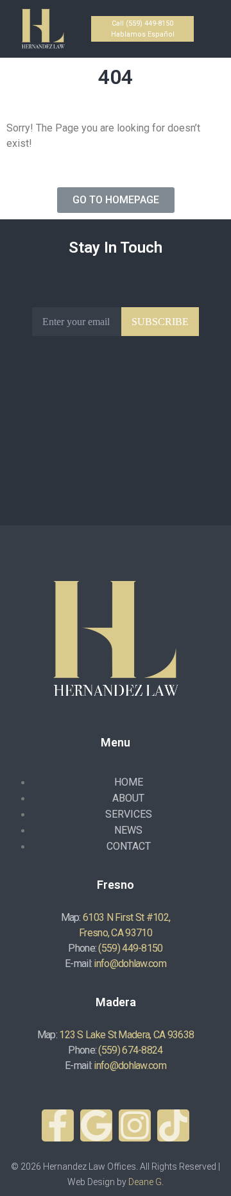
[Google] (96, 1125)
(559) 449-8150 (130, 948)
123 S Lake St (87, 1035)
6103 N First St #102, (126, 917)
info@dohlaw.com (130, 963)
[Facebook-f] (58, 1125)
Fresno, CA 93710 (115, 933)
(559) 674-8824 (130, 1050)
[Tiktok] (173, 1125)
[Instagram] (135, 1125)
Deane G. (146, 1182)
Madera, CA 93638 (156, 1035)
